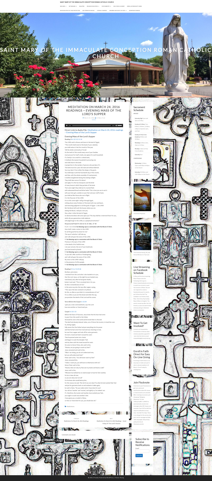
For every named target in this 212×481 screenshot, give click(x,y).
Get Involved (72, 6)
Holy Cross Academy (119, 6)
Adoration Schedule (134, 10)
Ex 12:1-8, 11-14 (76, 139)
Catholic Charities (102, 10)
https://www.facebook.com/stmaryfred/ (144, 283)
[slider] (120, 125)
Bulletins (81, 6)
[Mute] (116, 125)
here (139, 369)
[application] (94, 125)
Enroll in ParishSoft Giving (134, 6)
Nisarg (122, 477)
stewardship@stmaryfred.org (141, 338)
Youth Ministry (106, 6)
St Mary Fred (101, 118)
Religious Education (92, 6)
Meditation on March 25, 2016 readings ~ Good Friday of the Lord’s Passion (111, 421)
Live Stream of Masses (88, 10)
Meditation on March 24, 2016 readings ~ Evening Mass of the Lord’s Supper (94, 131)
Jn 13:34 (83, 302)
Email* (137, 448)
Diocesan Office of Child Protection (70, 10)
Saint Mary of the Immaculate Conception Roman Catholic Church (87, 2)
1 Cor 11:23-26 (76, 269)
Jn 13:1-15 (73, 311)
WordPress (110, 477)
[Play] (67, 125)
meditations (70, 406)
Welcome (62, 6)
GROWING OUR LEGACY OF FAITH (117, 10)
